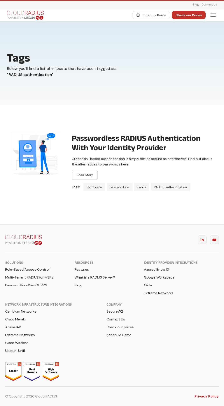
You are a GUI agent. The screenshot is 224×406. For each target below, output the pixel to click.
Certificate (94, 187)
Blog (196, 4)
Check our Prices (188, 15)
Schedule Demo (154, 15)
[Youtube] (214, 240)
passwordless (120, 187)
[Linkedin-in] (202, 240)
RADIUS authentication (170, 187)
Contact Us (209, 4)
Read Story (85, 175)
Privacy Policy (206, 396)
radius (141, 187)
